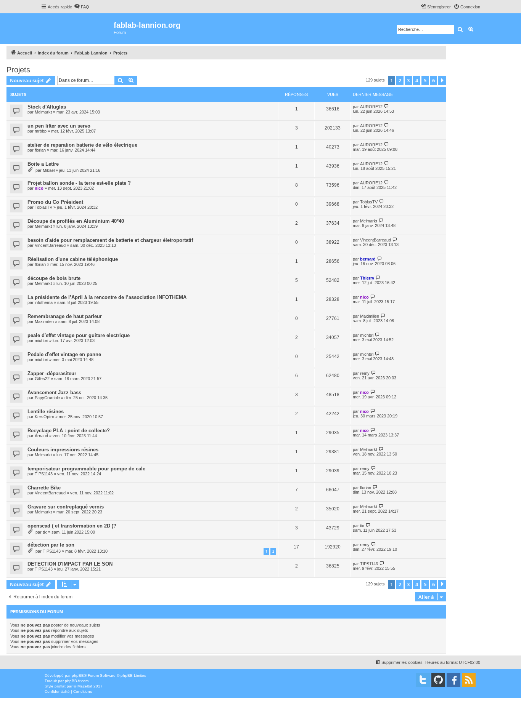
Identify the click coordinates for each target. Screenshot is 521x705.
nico (39, 188)
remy (365, 373)
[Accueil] (77, 28)
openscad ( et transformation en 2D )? (71, 526)
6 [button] (433, 80)
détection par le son (50, 545)
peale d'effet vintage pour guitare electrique (78, 335)
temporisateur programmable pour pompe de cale (86, 469)
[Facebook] (453, 680)
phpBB (78, 675)
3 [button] (408, 80)
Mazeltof (84, 686)
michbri (41, 340)
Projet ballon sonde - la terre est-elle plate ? (79, 183)
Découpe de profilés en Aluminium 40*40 (75, 221)
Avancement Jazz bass (54, 392)
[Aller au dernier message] (386, 106)
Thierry (367, 278)
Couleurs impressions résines (62, 449)
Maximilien (44, 321)
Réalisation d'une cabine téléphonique (72, 259)
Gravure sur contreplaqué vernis (65, 507)
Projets (18, 70)
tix (45, 532)
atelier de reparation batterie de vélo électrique (82, 145)
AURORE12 (371, 106)
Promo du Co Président (55, 202)
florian (40, 150)
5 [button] (425, 80)
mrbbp (41, 131)
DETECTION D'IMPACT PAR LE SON (70, 564)
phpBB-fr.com (76, 681)
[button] (442, 80)
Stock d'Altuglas (46, 107)
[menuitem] (81, 6)
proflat (60, 686)
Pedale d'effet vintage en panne (64, 354)
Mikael (49, 170)
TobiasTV (43, 207)
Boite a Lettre (43, 164)
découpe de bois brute (53, 278)
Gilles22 (42, 378)
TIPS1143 (44, 474)
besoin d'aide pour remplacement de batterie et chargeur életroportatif (110, 240)
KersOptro (44, 416)
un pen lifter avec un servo (58, 126)
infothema (44, 302)
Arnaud (41, 435)
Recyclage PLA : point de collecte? (68, 430)
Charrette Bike (44, 488)
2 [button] (400, 80)
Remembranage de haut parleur (64, 316)
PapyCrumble (47, 397)
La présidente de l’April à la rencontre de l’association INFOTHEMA (107, 297)
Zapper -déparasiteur (51, 373)
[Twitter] (423, 680)
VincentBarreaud (50, 245)
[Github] (438, 680)
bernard (368, 259)
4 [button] (416, 80)
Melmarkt (43, 112)
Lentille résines (45, 411)
